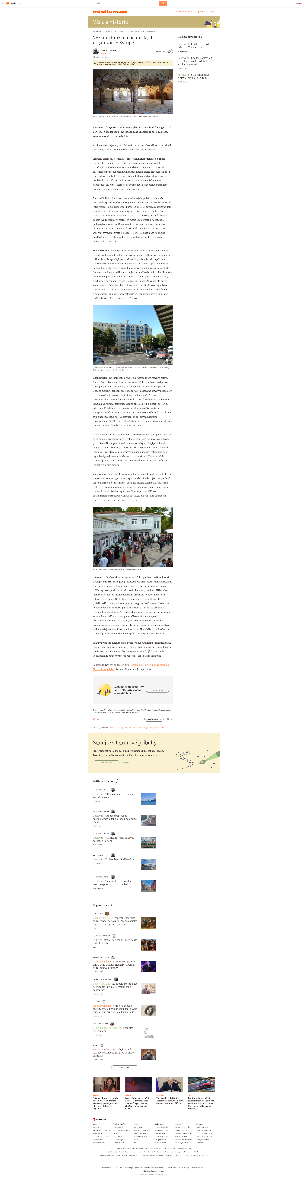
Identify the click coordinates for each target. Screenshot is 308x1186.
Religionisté (147, 728)
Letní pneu (160, 1155)
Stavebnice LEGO (135, 1155)
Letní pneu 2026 (202, 1127)
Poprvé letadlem (181, 1130)
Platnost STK (200, 1143)
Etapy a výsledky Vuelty (121, 1130)
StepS (95, 1045)
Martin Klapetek (108, 50)
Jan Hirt (116, 1133)
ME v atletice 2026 (140, 1136)
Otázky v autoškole (202, 1140)
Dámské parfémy (149, 1155)
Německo (127, 728)
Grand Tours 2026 (119, 1143)
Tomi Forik (98, 914)
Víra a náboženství (103, 1050)
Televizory (179, 1155)
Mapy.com (131, 1148)
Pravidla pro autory (181, 1168)
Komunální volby (99, 1143)
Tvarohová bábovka (161, 1136)
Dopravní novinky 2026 (204, 1133)
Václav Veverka (100, 1024)
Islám (111, 728)
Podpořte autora (161, 51)
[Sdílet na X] (171, 719)
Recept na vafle (160, 1140)
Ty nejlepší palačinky (162, 1127)
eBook (98, 57)
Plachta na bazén (131, 1152)
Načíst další (125, 1068)
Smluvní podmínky (132, 1168)
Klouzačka (160, 1152)
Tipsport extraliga (140, 1133)
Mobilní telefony (121, 1155)
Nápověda (145, 1168)
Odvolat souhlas (197, 1168)
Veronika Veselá (101, 957)
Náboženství (159, 728)
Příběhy (97, 940)
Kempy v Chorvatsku (182, 1127)
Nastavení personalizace (153, 1171)
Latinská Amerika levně (183, 1140)
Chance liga (138, 1127)
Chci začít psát (207, 11)
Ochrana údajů (165, 1168)
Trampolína (143, 1152)
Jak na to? (126, 763)
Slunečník (151, 1152)
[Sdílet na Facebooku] (168, 719)
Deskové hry (170, 1155)
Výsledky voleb (98, 1133)
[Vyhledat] (163, 3)
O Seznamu (117, 1168)
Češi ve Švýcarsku (181, 1136)
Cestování (183, 44)
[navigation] (3, 3)
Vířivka (196, 1152)
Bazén (121, 1152)
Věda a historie (101, 918)
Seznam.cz (300, 3)
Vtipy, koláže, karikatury (107, 1028)
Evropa (118, 728)
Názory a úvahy (101, 984)
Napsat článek (157, 690)
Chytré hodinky (189, 1155)
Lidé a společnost (102, 962)
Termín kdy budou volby (101, 1136)
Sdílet (107, 57)
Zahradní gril (188, 1152)
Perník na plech (160, 1143)
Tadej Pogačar (118, 1136)
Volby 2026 (96, 1127)
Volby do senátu (98, 1140)
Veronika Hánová (101, 936)
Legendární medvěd (102, 979)
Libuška (96, 1002)
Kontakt (154, 1168)
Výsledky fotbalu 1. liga (142, 1130)
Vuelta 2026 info (119, 1127)
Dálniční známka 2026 (204, 1130)
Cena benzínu (167, 1148)
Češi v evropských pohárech (183, 1148)
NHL (135, 1143)
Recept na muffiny (161, 1130)
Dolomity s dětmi (181, 1143)
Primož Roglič (118, 1140)
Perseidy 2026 (155, 1148)
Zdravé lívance (160, 1133)
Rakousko (137, 728)
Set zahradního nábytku (173, 1152)
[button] (133, 91)
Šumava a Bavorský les (183, 1133)
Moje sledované (184, 11)
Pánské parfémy (202, 1155)
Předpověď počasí (142, 1148)
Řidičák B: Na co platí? (204, 1136)
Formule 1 (137, 1140)
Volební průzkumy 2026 (101, 1130)
